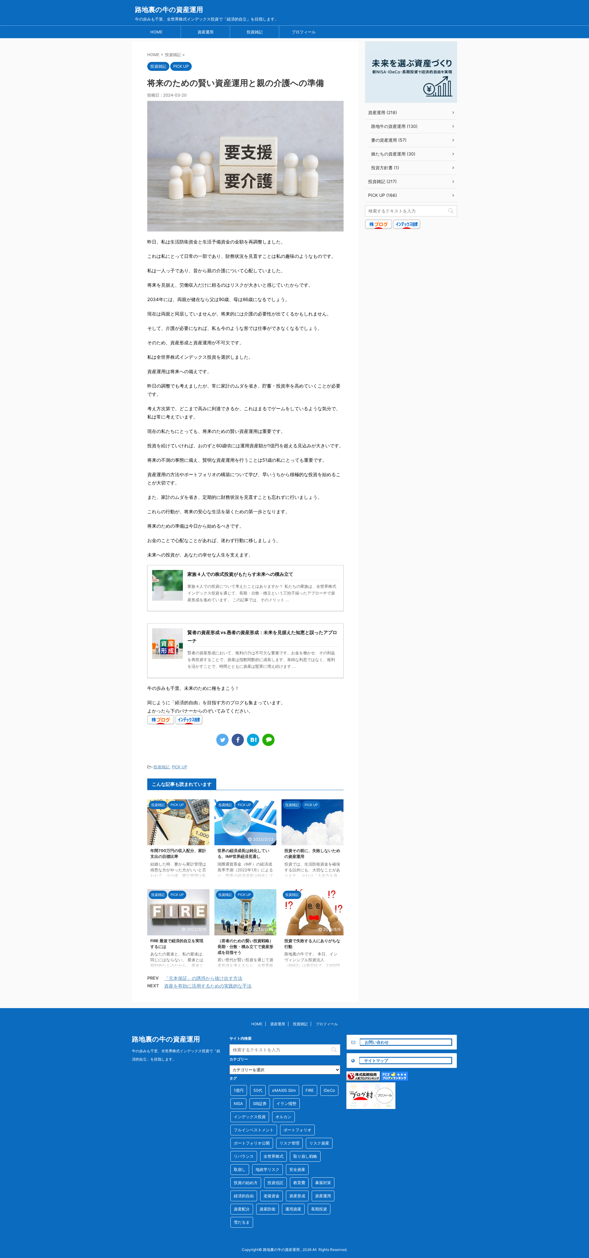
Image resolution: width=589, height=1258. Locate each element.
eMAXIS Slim (284, 1090)
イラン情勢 (286, 1103)
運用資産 (293, 1208)
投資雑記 (255, 31)
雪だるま (242, 1222)
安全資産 (297, 1169)
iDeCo (329, 1090)
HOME (156, 31)
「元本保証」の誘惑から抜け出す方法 (203, 978)
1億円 (239, 1090)
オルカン (283, 1116)
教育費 (299, 1182)
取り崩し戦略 (305, 1156)
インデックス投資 (250, 1116)
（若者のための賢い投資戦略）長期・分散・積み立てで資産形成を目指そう (245, 947)
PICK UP (179, 766)
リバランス (244, 1156)
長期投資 (319, 1208)
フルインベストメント (254, 1129)
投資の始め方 (246, 1182)
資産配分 (242, 1208)
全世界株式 (273, 1156)
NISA (238, 1103)
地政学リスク (267, 1169)
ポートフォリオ (297, 1129)
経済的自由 (244, 1195)
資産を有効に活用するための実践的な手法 (208, 986)
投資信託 (275, 1182)
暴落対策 (323, 1182)
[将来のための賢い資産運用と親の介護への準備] (253, 740)
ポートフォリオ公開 (252, 1143)
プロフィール (304, 31)
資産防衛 (267, 1208)
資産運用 (206, 31)
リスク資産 (319, 1143)
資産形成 (297, 1195)
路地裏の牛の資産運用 (169, 9)
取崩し (240, 1169)
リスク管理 (289, 1143)
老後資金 (271, 1195)
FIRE (310, 1090)
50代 (257, 1090)
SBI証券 (260, 1103)
